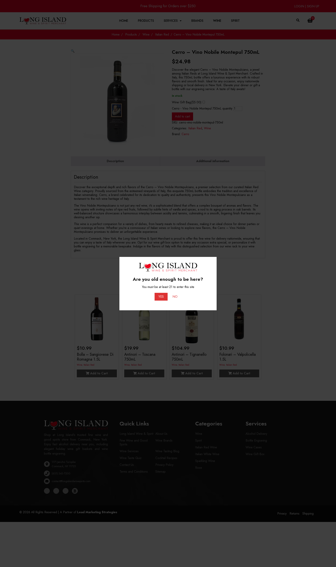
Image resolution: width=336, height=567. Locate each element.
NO (175, 296)
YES (161, 296)
